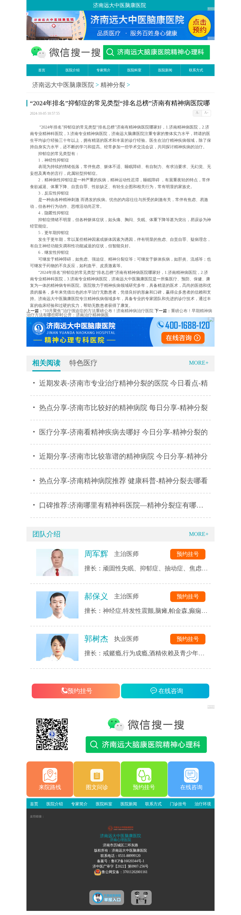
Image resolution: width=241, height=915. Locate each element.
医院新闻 (165, 70)
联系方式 (196, 70)
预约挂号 (188, 554)
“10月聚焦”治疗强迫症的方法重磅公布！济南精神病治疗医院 (98, 311)
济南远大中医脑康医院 (63, 84)
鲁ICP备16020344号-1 (127, 861)
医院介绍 (73, 70)
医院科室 (134, 70)
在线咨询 (170, 691)
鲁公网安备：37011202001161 (125, 872)
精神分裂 (113, 84)
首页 (41, 70)
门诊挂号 (178, 804)
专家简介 (103, 70)
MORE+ (199, 363)
